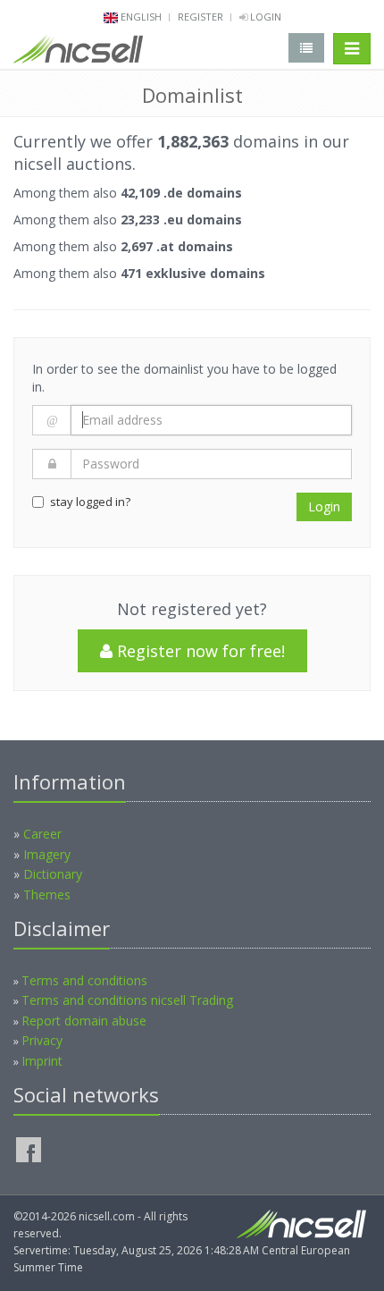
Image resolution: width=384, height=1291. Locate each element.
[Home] (78, 53)
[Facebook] (28, 1149)
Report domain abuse (83, 1020)
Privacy (42, 1040)
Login (264, 16)
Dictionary (52, 873)
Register (200, 16)
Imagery (47, 854)
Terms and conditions (84, 980)
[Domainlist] (306, 48)
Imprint (42, 1060)
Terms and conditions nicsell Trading (127, 999)
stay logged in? (90, 502)
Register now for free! (199, 651)
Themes (47, 894)
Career (42, 833)
